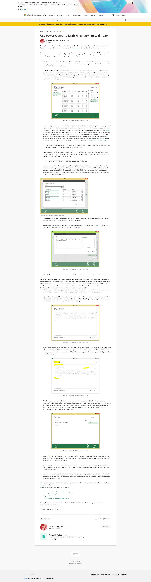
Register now (22, 9)
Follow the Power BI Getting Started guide (56, 498)
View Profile (106, 526)
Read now (105, 24)
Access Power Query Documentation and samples (59, 494)
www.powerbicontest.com (48, 505)
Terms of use (115, 574)
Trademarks (123, 574)
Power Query (76, 48)
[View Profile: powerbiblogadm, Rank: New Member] (42, 41)
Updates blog (42, 20)
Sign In (124, 15)
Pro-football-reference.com (101, 64)
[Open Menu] (125, 20)
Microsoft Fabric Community (30, 20)
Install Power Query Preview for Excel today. (57, 492)
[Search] (113, 15)
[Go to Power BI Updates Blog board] (43, 536)
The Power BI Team (50, 40)
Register (118, 15)
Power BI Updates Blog (52, 20)
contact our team (80, 57)
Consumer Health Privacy (47, 578)
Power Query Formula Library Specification (97, 140)
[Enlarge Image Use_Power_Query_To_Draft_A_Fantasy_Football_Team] (75, 101)
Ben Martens (89, 46)
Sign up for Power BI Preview (52, 496)
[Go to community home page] (35, 15)
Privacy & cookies (105, 574)
